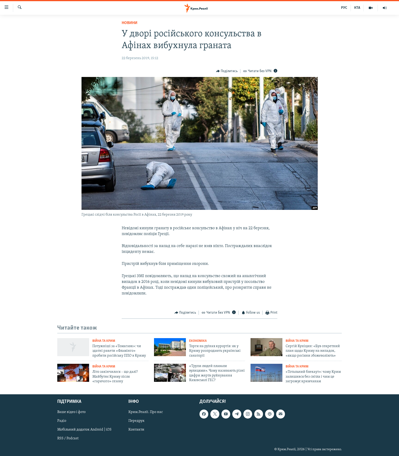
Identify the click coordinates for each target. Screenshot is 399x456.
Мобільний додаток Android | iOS (84, 430)
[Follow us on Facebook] (204, 414)
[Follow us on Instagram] (247, 414)
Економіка (198, 341)
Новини (129, 23)
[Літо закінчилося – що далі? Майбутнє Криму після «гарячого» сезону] (73, 373)
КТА (357, 8)
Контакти (136, 430)
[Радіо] (385, 8)
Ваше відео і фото (71, 412)
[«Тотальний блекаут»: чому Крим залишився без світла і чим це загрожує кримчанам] (266, 373)
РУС (344, 8)
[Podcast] (269, 414)
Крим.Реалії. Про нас (145, 412)
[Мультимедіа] (371, 8)
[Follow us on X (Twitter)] (214, 414)
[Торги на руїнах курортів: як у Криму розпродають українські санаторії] (170, 347)
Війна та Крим (103, 341)
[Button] (227, 71)
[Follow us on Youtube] (225, 414)
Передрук (136, 421)
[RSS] (258, 414)
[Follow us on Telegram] (236, 414)
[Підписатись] (280, 414)
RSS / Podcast (68, 439)
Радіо (61, 421)
